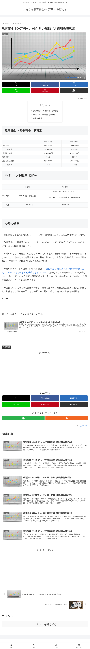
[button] (74, 90)
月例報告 (7, 347)
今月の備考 (37, 118)
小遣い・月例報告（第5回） (45, 114)
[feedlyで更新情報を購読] (23, 418)
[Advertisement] (45, 371)
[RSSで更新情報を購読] (66, 418)
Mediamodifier (71, 77)
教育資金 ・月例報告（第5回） (46, 111)
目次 (41, 105)
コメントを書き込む (45, 624)
